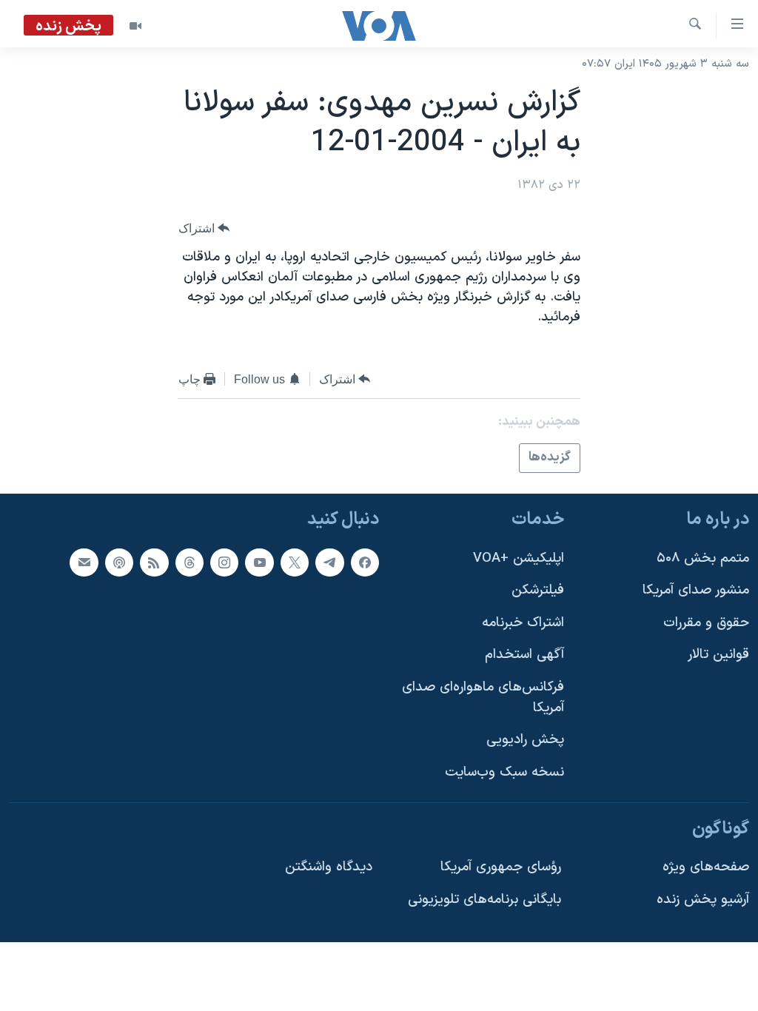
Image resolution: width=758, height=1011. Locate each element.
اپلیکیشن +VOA (518, 558)
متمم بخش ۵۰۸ (703, 558)
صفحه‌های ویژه (706, 867)
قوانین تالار (718, 655)
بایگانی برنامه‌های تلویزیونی (484, 899)
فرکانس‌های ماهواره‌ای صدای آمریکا (483, 697)
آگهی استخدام (524, 655)
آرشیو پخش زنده (703, 899)
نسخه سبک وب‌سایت (504, 772)
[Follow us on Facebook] (365, 562)
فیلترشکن (538, 590)
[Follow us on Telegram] (329, 562)
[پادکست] (119, 562)
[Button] (204, 228)
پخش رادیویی (525, 740)
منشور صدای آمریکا (696, 590)
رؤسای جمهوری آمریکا (500, 867)
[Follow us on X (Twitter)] (295, 562)
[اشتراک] (84, 562)
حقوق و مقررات (706, 622)
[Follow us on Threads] (189, 562)
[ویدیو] (135, 26)
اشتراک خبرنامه (523, 622)
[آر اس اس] (154, 562)
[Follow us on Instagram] (224, 562)
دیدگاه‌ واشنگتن (328, 867)
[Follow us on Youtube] (259, 562)
